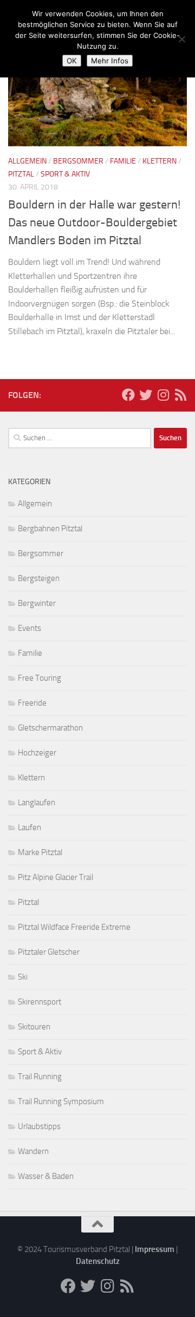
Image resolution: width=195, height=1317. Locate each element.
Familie (123, 161)
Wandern (33, 1151)
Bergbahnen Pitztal (50, 528)
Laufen (29, 827)
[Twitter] (145, 394)
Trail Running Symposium (61, 1101)
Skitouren (34, 1027)
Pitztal (21, 174)
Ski (23, 977)
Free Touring (39, 678)
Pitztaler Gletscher (49, 952)
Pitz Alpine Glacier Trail (55, 877)
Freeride (32, 703)
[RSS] (180, 394)
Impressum (154, 1249)
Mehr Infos (109, 60)
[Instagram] (163, 394)
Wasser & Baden (46, 1176)
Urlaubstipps (39, 1126)
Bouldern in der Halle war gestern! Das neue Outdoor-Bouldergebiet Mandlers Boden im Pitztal (94, 222)
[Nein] (181, 39)
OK (72, 60)
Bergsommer (78, 161)
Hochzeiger (37, 753)
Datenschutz (98, 1261)
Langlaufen (36, 802)
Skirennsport (39, 1002)
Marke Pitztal (40, 852)
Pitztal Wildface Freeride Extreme (74, 927)
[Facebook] (128, 394)
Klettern (159, 161)
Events (29, 628)
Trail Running (40, 1076)
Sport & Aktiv (65, 174)
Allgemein (27, 161)
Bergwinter (37, 603)
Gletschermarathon (50, 728)
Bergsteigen (39, 578)
